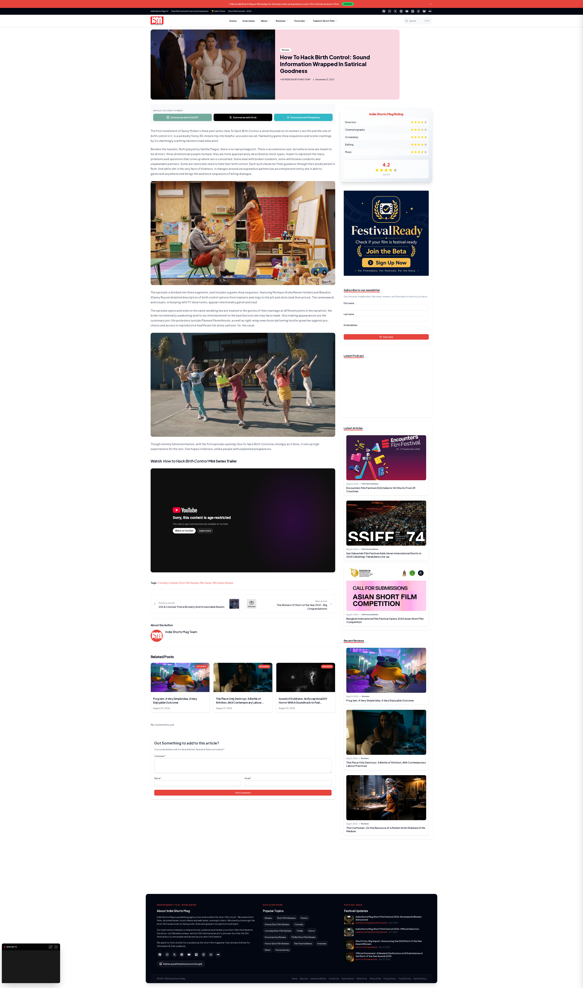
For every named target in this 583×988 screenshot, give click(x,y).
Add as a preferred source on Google (182, 963)
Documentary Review (275, 937)
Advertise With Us (318, 979)
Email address (350, 325)
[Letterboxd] (430, 11)
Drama (304, 918)
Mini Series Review (223, 582)
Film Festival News (370, 484)
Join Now (348, 4)
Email (248, 778)
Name (158, 778)
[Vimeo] (412, 11)
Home (233, 20)
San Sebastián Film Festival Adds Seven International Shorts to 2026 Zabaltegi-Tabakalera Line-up (383, 555)
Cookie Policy (404, 979)
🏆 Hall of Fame (218, 11)
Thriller (300, 930)
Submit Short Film (324, 20)
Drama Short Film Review (277, 924)
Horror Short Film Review (277, 943)
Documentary (282, 949)
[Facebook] (383, 11)
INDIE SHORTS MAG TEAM (297, 79)
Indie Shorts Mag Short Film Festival (371, 923)
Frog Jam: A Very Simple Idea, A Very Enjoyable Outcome (380, 700)
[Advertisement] (386, 865)
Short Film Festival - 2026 (239, 11)
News (264, 20)
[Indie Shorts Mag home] (157, 21)
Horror (311, 930)
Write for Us (361, 979)
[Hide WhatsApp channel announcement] (430, 3)
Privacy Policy (390, 979)
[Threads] (418, 11)
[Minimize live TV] (56, 947)
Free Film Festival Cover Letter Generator (189, 11)
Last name (349, 314)
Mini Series (205, 582)
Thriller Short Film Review (303, 937)
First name (349, 303)
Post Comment (243, 792)
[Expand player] (50, 947)
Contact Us (334, 979)
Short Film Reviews (286, 918)
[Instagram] (389, 11)
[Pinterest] (401, 11)
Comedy (162, 582)
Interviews (249, 20)
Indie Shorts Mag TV (159, 11)
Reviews (281, 20)
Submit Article (347, 979)
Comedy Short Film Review (184, 582)
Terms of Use (375, 979)
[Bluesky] (424, 11)
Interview (321, 943)
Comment (160, 756)
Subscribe (388, 337)
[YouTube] (406, 11)
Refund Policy (420, 979)
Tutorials (299, 20)
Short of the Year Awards (367, 947)
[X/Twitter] (395, 11)
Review (268, 918)
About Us (304, 979)
